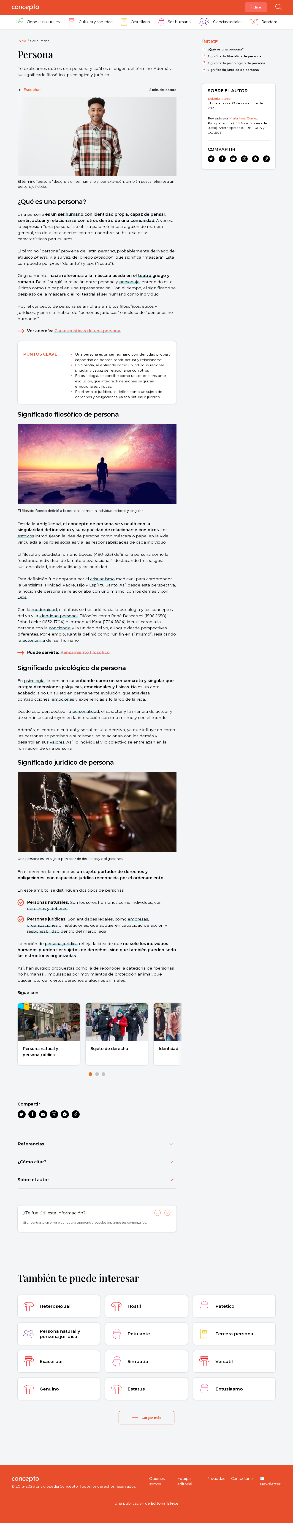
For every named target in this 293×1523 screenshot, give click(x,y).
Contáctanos (242, 1478)
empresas (138, 919)
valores (57, 742)
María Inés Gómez (243, 118)
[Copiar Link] (76, 1114)
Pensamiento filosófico (85, 652)
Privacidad (216, 1478)
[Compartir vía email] (43, 1114)
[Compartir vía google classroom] (54, 1114)
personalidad (85, 711)
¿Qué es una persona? (225, 49)
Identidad (168, 1048)
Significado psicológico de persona (236, 63)
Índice (255, 7)
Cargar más (151, 1418)
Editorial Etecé (219, 98)
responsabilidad (43, 931)
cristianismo (102, 578)
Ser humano (39, 41)
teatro (144, 275)
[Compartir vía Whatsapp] (65, 1114)
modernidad (44, 609)
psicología (34, 680)
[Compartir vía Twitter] (22, 1114)
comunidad (142, 220)
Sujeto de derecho (109, 1048)
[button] (90, 1074)
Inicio (22, 41)
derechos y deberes (47, 908)
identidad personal (58, 615)
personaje (129, 281)
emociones (63, 699)
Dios (22, 597)
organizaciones (42, 925)
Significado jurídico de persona (233, 70)
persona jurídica (61, 943)
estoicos (26, 535)
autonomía (33, 640)
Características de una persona (87, 330)
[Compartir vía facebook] (32, 1114)
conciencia (60, 627)
